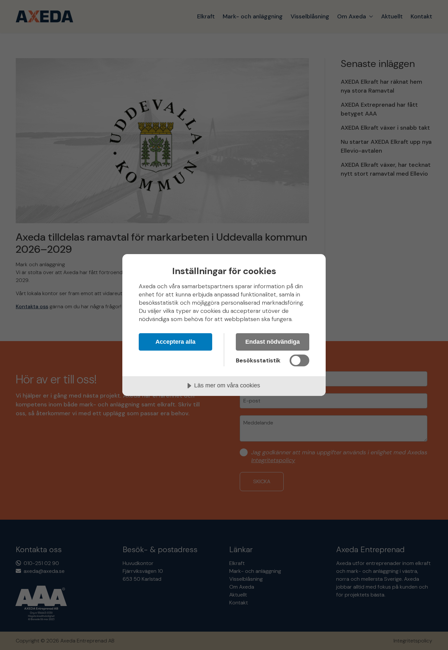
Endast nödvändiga (272, 341)
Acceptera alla (175, 341)
